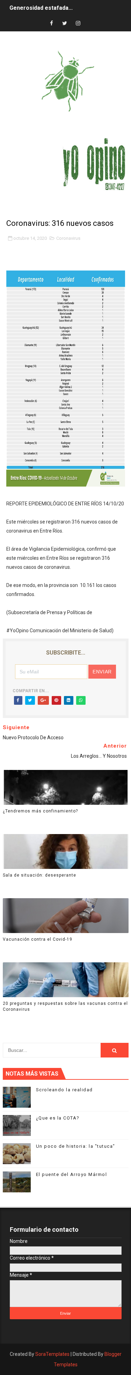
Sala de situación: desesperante (39, 875)
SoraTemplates (52, 1354)
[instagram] (78, 23)
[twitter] (64, 23)
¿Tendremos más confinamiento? (40, 811)
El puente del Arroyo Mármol (71, 1174)
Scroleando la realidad (64, 1089)
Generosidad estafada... (41, 8)
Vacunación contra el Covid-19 (37, 939)
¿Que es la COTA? (58, 1118)
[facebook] (51, 23)
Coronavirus (68, 238)
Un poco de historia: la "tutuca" (75, 1146)
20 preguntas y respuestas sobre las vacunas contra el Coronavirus (65, 1006)
